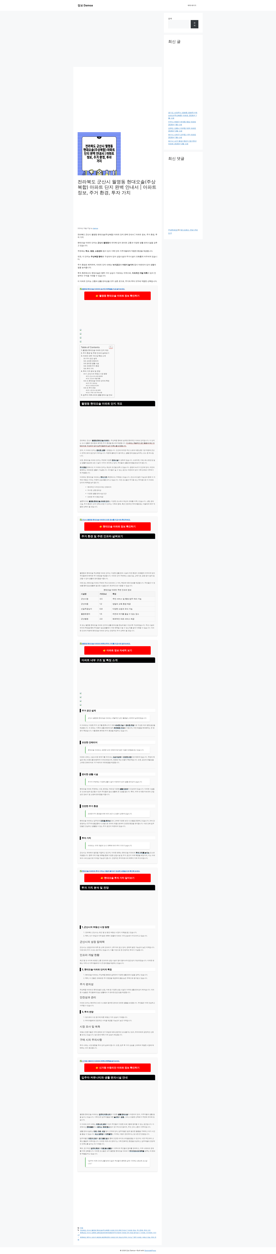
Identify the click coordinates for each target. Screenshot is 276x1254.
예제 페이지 (192, 5)
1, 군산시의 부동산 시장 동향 (96, 374)
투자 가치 (90, 369)
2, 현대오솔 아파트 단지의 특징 (98, 381)
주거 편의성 (93, 383)
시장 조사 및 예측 (95, 390)
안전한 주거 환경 (93, 366)
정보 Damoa (85, 5)
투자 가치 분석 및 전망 (91, 371)
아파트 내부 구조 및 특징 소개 (94, 356)
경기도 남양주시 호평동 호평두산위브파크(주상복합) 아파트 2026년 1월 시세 (182, 115)
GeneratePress (150, 1250)
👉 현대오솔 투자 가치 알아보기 (117, 878)
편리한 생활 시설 (93, 363)
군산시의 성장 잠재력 (96, 376)
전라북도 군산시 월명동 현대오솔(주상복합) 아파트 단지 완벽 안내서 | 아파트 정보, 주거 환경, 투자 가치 (115, 1230)
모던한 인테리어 (92, 361)
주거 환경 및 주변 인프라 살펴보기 (96, 353)
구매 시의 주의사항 (96, 392)
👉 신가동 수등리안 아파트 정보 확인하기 (117, 1067)
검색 (170, 18)
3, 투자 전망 (91, 388)
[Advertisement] (117, 39)
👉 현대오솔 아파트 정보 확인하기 (117, 526)
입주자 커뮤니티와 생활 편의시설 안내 (97, 395)
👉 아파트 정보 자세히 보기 (117, 650)
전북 (81, 1228)
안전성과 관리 (94, 385)
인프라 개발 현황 (95, 378)
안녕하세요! (173, 230)
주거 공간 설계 (91, 358)
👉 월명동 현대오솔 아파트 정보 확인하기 (117, 295)
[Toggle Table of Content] (109, 347)
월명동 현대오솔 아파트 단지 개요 (95, 350)
